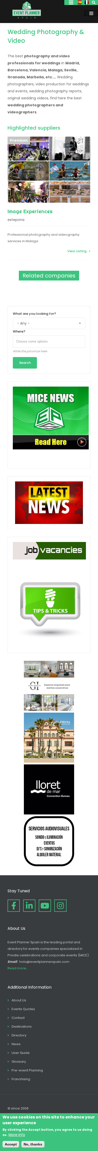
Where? (19, 331)
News (16, 1044)
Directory (19, 1035)
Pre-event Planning (27, 1070)
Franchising (21, 1079)
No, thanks (33, 1144)
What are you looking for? (34, 313)
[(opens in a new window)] (49, 709)
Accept (11, 1144)
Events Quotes (23, 1009)
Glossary (19, 1061)
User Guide (21, 1052)
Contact (18, 1017)
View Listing (76, 251)
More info (17, 1134)
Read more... (18, 968)
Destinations (22, 1026)
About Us (19, 1000)
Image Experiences (30, 211)
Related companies (49, 275)
